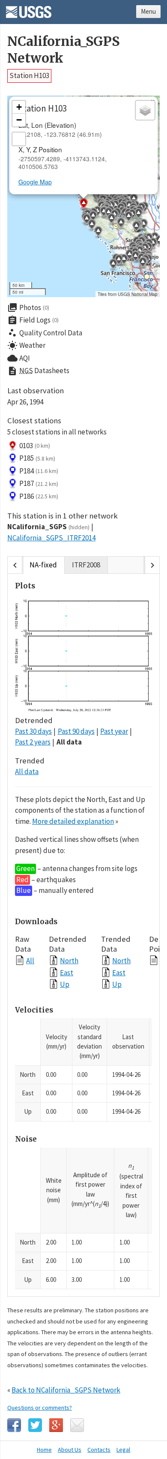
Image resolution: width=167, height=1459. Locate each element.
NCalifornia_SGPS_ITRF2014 (51, 538)
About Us (69, 1449)
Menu (148, 11)
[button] (142, 263)
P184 (38, 471)
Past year (114, 731)
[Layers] (145, 110)
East (66, 972)
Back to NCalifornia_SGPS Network (66, 1390)
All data (69, 742)
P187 (38, 483)
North (69, 960)
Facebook (14, 1425)
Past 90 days (76, 731)
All (30, 960)
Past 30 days (33, 731)
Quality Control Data (44, 333)
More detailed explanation (73, 821)
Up (64, 984)
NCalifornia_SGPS (48, 526)
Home (44, 1449)
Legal (123, 1449)
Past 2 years (33, 742)
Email (77, 1425)
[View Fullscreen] (18, 139)
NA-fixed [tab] (43, 565)
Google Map (35, 182)
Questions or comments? (39, 1407)
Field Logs (33, 320)
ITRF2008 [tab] (86, 565)
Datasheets (38, 371)
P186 (38, 496)
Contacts (98, 1449)
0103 (34, 445)
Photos (28, 307)
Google (56, 1425)
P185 (37, 458)
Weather (26, 346)
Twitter (35, 1425)
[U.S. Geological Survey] (28, 9)
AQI (18, 358)
